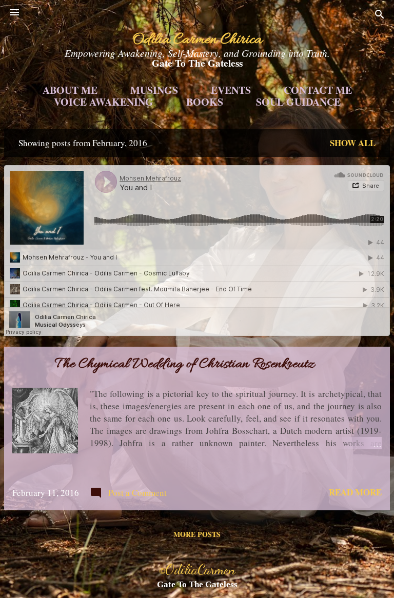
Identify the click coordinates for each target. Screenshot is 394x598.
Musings (154, 90)
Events (231, 90)
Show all (353, 142)
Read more (355, 492)
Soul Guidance (298, 102)
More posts (197, 534)
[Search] (379, 15)
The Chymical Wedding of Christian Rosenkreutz (185, 364)
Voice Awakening (103, 102)
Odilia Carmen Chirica (197, 40)
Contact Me (318, 90)
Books (204, 102)
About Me (70, 90)
